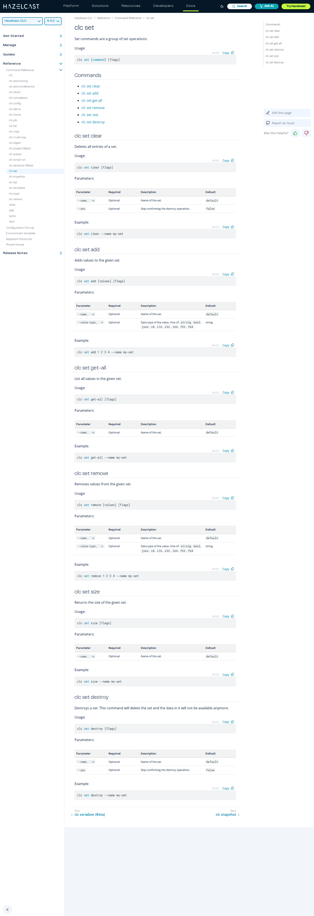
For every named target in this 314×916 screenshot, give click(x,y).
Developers (163, 5)
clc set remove (93, 107)
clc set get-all (91, 100)
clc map (14, 132)
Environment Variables (20, 233)
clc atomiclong (18, 81)
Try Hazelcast (296, 6)
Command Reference (20, 70)
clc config (15, 103)
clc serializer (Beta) (21, 165)
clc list (13, 126)
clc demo (15, 109)
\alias (12, 205)
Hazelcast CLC (83, 18)
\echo (12, 216)
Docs (190, 5)
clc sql (13, 182)
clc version (15, 199)
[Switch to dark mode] (222, 6)
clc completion (18, 98)
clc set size (89, 114)
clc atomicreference (21, 87)
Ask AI (269, 6)
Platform (71, 5)
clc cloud (14, 92)
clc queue (15, 154)
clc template (17, 188)
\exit (12, 222)
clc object (15, 143)
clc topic (14, 194)
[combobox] (239, 6)
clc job (13, 120)
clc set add (89, 93)
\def (11, 210)
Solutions (100, 5)
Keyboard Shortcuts (19, 239)
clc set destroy (93, 122)
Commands (273, 24)
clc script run (17, 160)
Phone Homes (15, 245)
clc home (15, 115)
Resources (131, 5)
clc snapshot (17, 177)
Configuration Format (20, 228)
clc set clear (90, 86)
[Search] (239, 6)
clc (11, 75)
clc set (13, 171)
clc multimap (17, 137)
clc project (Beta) (20, 148)
